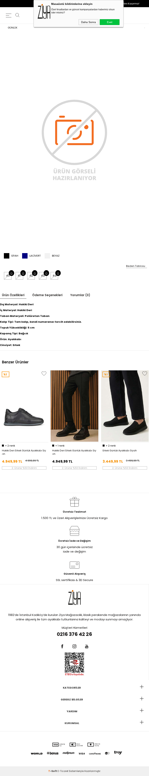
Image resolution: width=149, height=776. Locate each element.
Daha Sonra (88, 22)
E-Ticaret (63, 771)
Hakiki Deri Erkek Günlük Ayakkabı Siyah (24, 452)
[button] (6, 420)
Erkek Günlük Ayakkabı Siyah (120, 450)
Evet (109, 22)
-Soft (53, 771)
